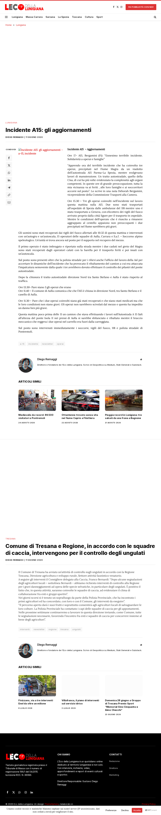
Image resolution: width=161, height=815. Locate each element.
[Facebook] (9, 158)
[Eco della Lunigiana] (24, 7)
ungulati (76, 629)
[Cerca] (154, 17)
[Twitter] (9, 165)
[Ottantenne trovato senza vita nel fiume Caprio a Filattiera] (80, 400)
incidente (33, 344)
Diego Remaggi (15, 137)
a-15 (22, 344)
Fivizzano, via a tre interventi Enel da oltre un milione (35, 702)
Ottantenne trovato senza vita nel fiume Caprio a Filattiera (80, 416)
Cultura (89, 17)
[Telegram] (9, 187)
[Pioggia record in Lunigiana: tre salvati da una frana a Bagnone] (124, 400)
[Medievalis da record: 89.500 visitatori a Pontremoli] (37, 400)
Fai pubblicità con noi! (141, 7)
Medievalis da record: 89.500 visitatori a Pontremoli (35, 416)
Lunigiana (17, 17)
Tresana (11, 539)
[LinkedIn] (9, 180)
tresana (65, 629)
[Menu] (6, 17)
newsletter (47, 344)
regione (53, 629)
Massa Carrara (34, 17)
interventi (25, 629)
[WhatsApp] (9, 172)
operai (60, 344)
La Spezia (63, 17)
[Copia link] (9, 195)
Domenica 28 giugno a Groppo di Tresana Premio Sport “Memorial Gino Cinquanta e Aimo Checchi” (123, 705)
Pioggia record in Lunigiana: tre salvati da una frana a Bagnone (123, 416)
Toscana (77, 17)
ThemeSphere (51, 804)
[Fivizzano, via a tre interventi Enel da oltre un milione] (37, 685)
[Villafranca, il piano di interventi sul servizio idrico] (80, 685)
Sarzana (50, 17)
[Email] (9, 202)
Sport (99, 17)
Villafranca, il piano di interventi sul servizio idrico (80, 702)
